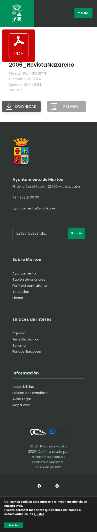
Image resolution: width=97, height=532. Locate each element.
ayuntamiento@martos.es (34, 208)
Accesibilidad (23, 386)
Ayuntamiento (24, 273)
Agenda (18, 333)
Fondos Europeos (26, 351)
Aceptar (13, 525)
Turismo (19, 345)
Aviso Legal (21, 399)
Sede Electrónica (25, 339)
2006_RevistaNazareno (41, 64)
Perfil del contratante (29, 285)
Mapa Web (21, 405)
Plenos (17, 298)
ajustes (39, 514)
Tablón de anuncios (28, 279)
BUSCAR (76, 233)
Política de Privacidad (30, 393)
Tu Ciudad (20, 291)
